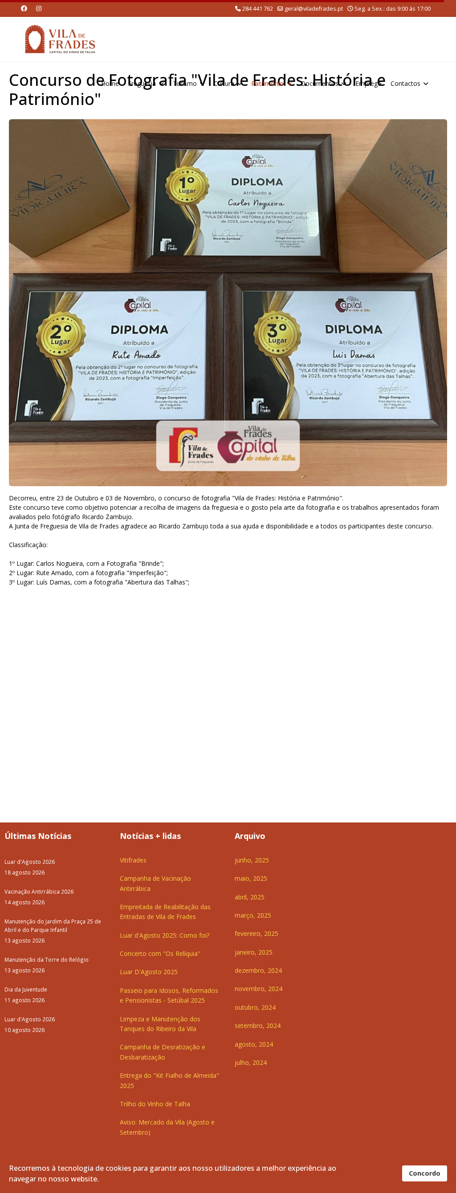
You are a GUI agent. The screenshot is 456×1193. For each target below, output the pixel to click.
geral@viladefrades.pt (314, 8)
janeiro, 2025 (254, 952)
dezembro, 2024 (258, 970)
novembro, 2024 (258, 988)
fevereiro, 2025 (256, 933)
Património (267, 83)
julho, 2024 (251, 1062)
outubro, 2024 (255, 1007)
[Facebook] (24, 8)
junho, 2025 (252, 860)
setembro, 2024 (258, 1025)
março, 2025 (253, 915)
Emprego (368, 83)
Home (110, 83)
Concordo (424, 1173)
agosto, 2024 (254, 1044)
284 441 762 (257, 8)
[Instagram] (38, 8)
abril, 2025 (250, 897)
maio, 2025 (251, 878)
